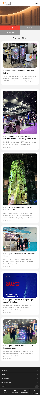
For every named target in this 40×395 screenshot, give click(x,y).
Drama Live (10, 33)
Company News (10, 28)
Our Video (30, 28)
